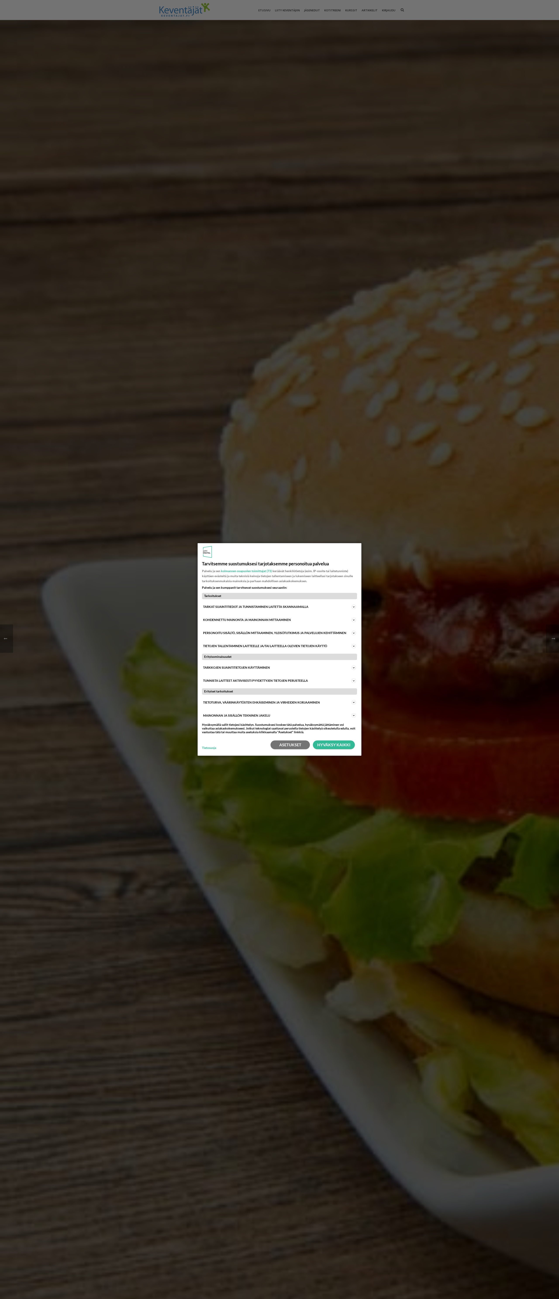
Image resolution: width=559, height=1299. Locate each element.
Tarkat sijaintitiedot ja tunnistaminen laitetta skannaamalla (255, 607)
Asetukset (290, 745)
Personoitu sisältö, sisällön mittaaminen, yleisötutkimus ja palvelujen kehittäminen (274, 633)
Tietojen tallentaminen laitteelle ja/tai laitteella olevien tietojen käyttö (265, 646)
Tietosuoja (209, 748)
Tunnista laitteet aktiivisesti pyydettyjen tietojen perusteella (255, 681)
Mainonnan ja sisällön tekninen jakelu (236, 715)
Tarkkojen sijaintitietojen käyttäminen (236, 668)
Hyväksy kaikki (333, 745)
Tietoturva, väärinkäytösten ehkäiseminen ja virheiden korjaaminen (261, 702)
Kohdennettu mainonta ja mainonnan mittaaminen (247, 620)
